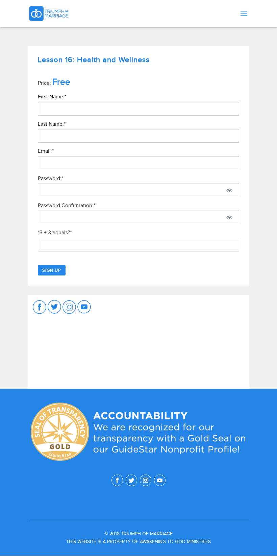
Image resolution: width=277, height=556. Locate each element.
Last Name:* (52, 124)
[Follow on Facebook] (117, 480)
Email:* (46, 151)
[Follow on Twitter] (131, 480)
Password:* (50, 178)
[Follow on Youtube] (160, 480)
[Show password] (229, 190)
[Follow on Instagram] (145, 480)
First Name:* (52, 97)
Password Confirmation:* (66, 205)
